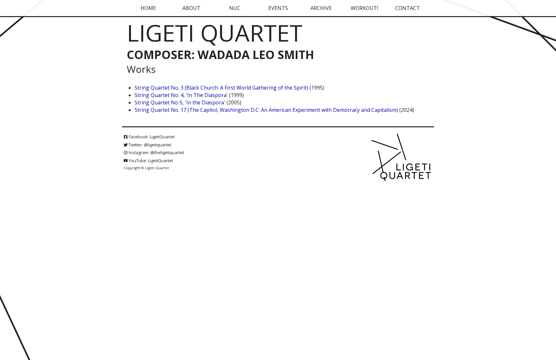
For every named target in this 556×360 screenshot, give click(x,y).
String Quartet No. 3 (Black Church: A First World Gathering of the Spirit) (222, 87)
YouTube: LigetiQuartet (150, 160)
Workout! (364, 8)
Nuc (234, 8)
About (191, 8)
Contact (407, 8)
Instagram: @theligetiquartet (156, 152)
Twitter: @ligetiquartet (149, 145)
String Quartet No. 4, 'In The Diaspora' (181, 95)
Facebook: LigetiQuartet (151, 137)
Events (278, 8)
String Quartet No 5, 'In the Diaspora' (179, 102)
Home (148, 8)
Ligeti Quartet (214, 32)
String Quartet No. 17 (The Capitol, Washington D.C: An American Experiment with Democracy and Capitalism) (266, 109)
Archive (321, 8)
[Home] (402, 158)
